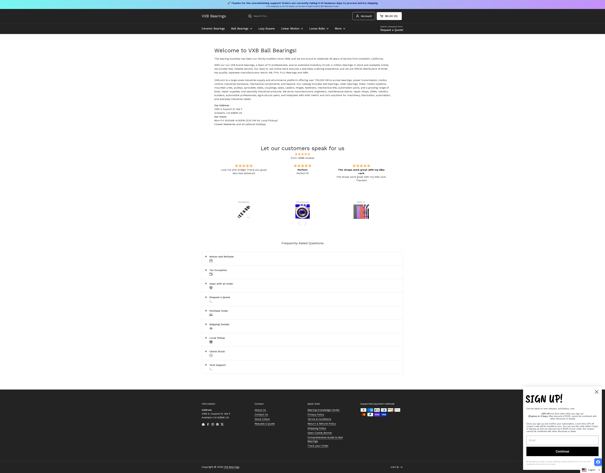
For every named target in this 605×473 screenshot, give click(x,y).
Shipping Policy (317, 428)
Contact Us (261, 414)
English (591, 470)
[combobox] (298, 16)
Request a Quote (265, 423)
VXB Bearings (214, 16)
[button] (389, 16)
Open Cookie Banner (320, 432)
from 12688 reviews (302, 157)
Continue (562, 451)
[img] (302, 154)
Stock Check (262, 419)
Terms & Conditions (319, 419)
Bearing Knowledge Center (324, 409)
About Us (260, 409)
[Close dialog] (597, 392)
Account (366, 16)
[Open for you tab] (598, 462)
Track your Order (318, 445)
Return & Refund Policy (322, 423)
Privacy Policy (316, 414)
